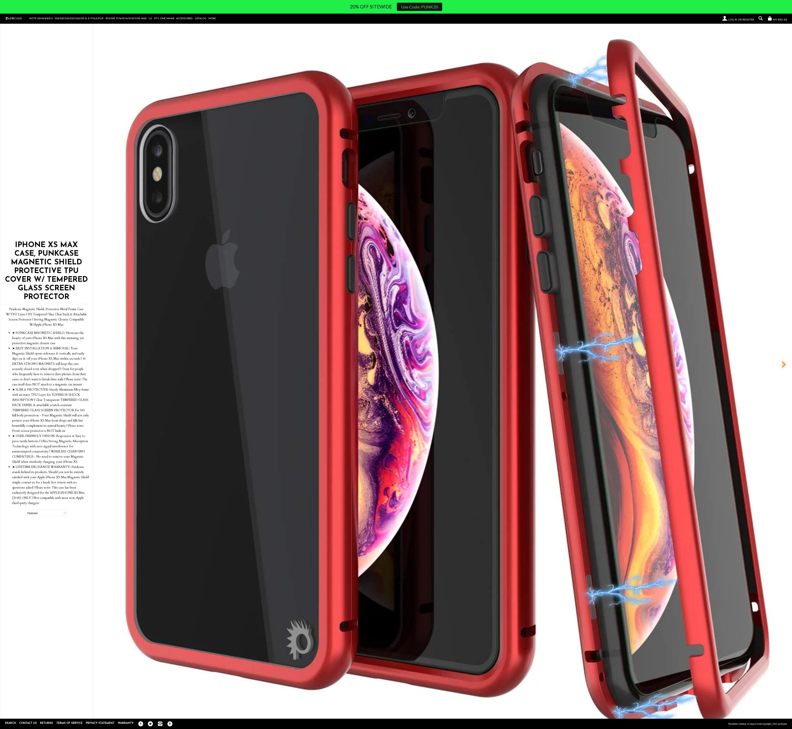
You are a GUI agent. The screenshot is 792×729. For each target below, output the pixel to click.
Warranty (126, 723)
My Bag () (779, 20)
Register (748, 20)
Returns (46, 723)
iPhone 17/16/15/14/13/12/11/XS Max (126, 18)
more (212, 18)
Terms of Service (69, 723)
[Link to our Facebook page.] (139, 724)
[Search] (759, 18)
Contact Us (28, 723)
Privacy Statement (100, 723)
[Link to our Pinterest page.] (168, 724)
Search (10, 723)
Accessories (184, 18)
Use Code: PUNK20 (419, 6)
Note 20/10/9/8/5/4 (41, 18)
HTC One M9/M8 (164, 18)
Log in (732, 20)
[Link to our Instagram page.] (159, 724)
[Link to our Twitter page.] (149, 724)
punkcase (782, 723)
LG (150, 18)
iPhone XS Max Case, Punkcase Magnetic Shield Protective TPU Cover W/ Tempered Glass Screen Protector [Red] (447, 711)
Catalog (200, 18)
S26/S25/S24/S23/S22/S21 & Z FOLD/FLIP (79, 18)
